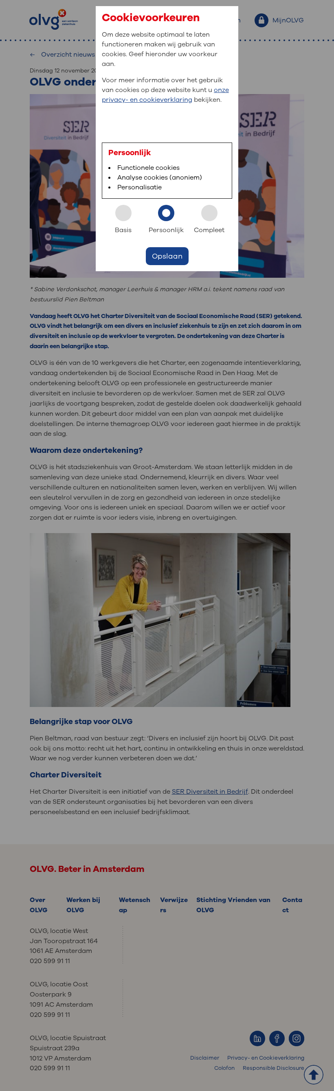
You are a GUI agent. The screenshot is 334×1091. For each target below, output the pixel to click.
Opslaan (167, 256)
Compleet (209, 230)
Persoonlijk (166, 230)
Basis (123, 230)
